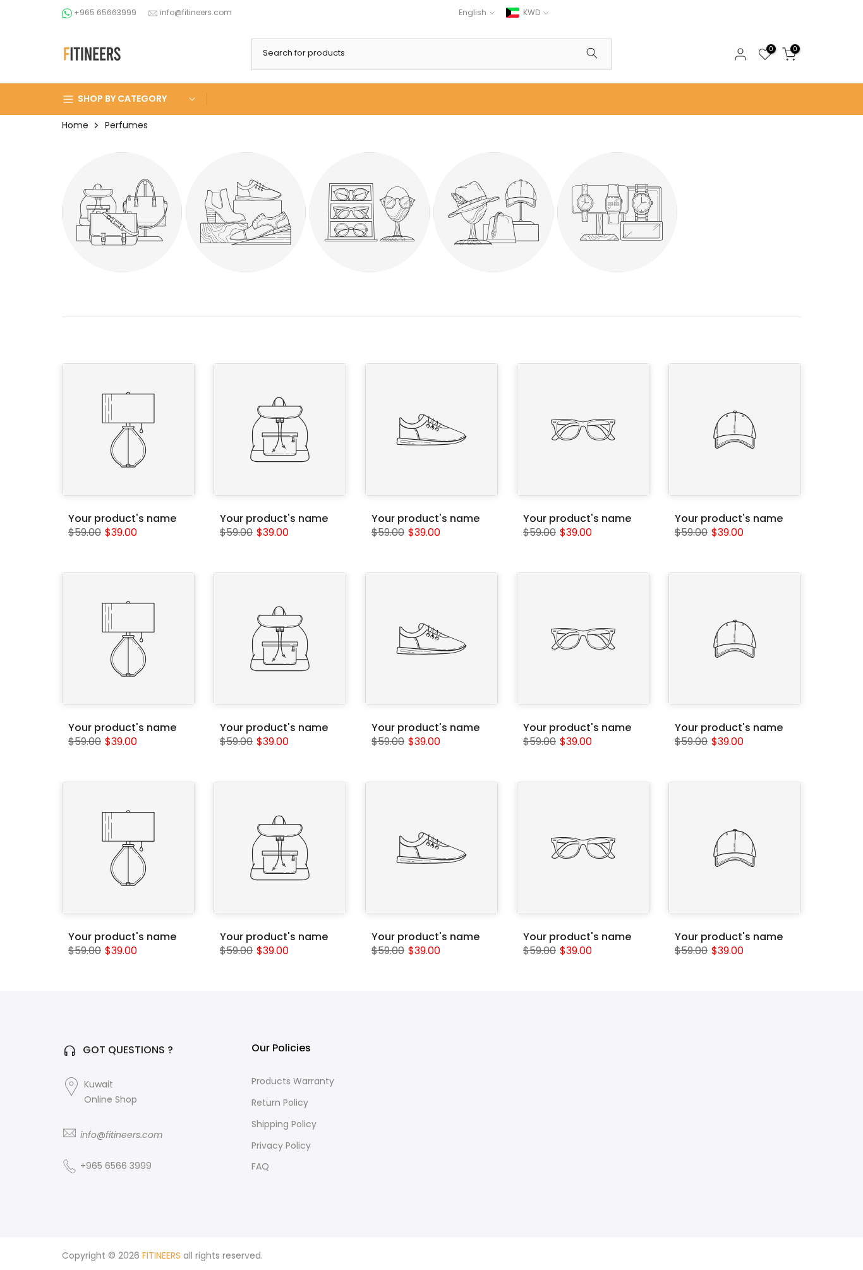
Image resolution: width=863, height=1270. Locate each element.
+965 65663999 (106, 12)
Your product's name (122, 518)
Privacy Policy (281, 1146)
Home (75, 125)
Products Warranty (292, 1081)
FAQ (260, 1167)
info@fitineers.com (196, 12)
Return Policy (279, 1103)
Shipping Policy (284, 1124)
